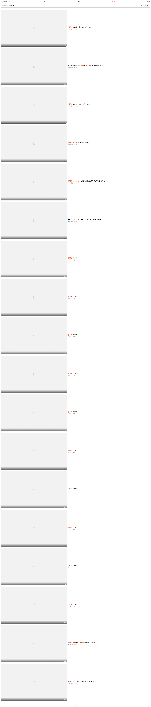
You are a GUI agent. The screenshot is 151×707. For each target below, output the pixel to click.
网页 (10, 1)
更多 (148, 1)
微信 (79, 1)
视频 (113, 1)
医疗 (45, 1)
